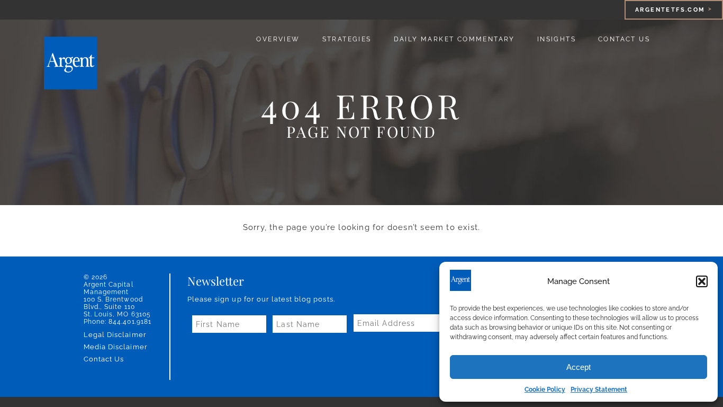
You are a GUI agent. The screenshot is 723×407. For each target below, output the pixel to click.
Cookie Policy (545, 389)
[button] (702, 281)
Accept (578, 366)
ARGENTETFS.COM (670, 9)
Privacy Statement (599, 389)
